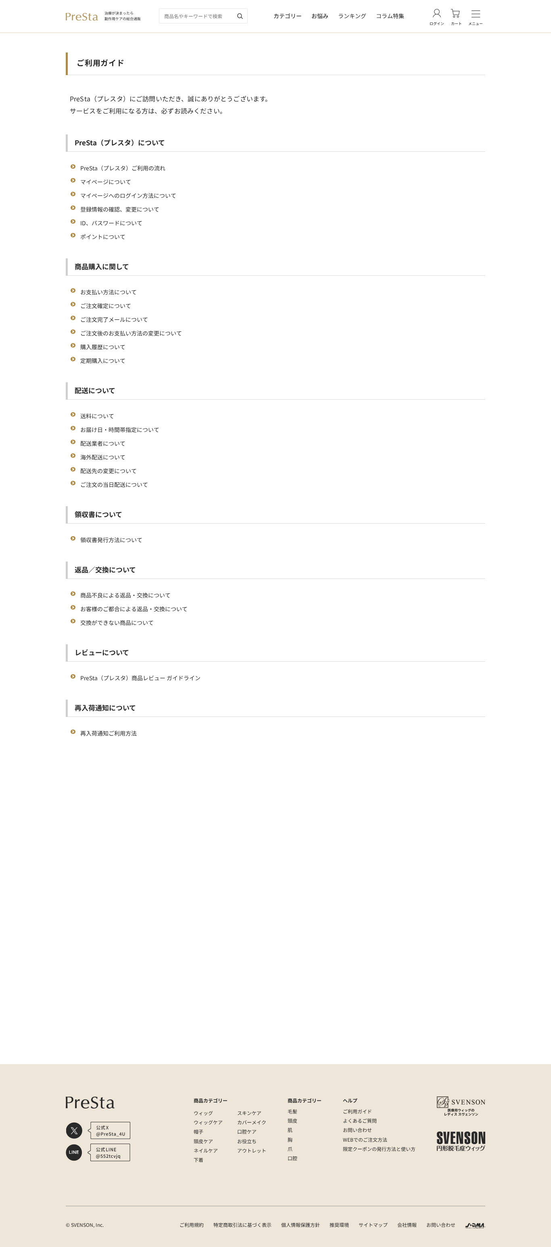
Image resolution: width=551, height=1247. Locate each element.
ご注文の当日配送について (114, 484)
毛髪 (292, 1111)
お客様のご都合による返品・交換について (134, 609)
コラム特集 (390, 16)
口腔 (292, 1158)
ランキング (352, 16)
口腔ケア (247, 1131)
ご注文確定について (105, 306)
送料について (97, 416)
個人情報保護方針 (300, 1224)
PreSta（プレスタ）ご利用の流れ (122, 168)
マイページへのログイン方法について (128, 195)
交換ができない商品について (117, 622)
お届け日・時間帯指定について (119, 429)
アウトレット (251, 1150)
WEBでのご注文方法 (365, 1139)
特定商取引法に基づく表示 (242, 1224)
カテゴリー (287, 16)
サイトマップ (373, 1224)
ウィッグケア (208, 1122)
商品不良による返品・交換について (125, 595)
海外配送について (102, 457)
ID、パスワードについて (111, 223)
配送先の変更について (108, 471)
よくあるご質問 (360, 1120)
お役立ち (247, 1141)
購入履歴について (102, 347)
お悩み (319, 16)
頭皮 (292, 1120)
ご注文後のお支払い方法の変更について (131, 333)
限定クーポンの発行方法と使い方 (379, 1148)
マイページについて (105, 182)
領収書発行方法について (111, 540)
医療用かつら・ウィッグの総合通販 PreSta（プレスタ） (127, 1055)
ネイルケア (206, 1150)
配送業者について (102, 443)
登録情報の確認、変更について (119, 209)
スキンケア (249, 1112)
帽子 (198, 1131)
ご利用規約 (191, 1224)
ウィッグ (203, 1112)
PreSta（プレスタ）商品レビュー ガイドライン (140, 678)
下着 (198, 1159)
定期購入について (102, 360)
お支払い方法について (108, 292)
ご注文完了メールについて (114, 319)
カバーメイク (251, 1122)
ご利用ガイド (357, 1111)
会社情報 (407, 1224)
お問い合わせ (357, 1129)
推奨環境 (339, 1224)
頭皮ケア (203, 1141)
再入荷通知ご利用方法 (108, 733)
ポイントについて (102, 237)
